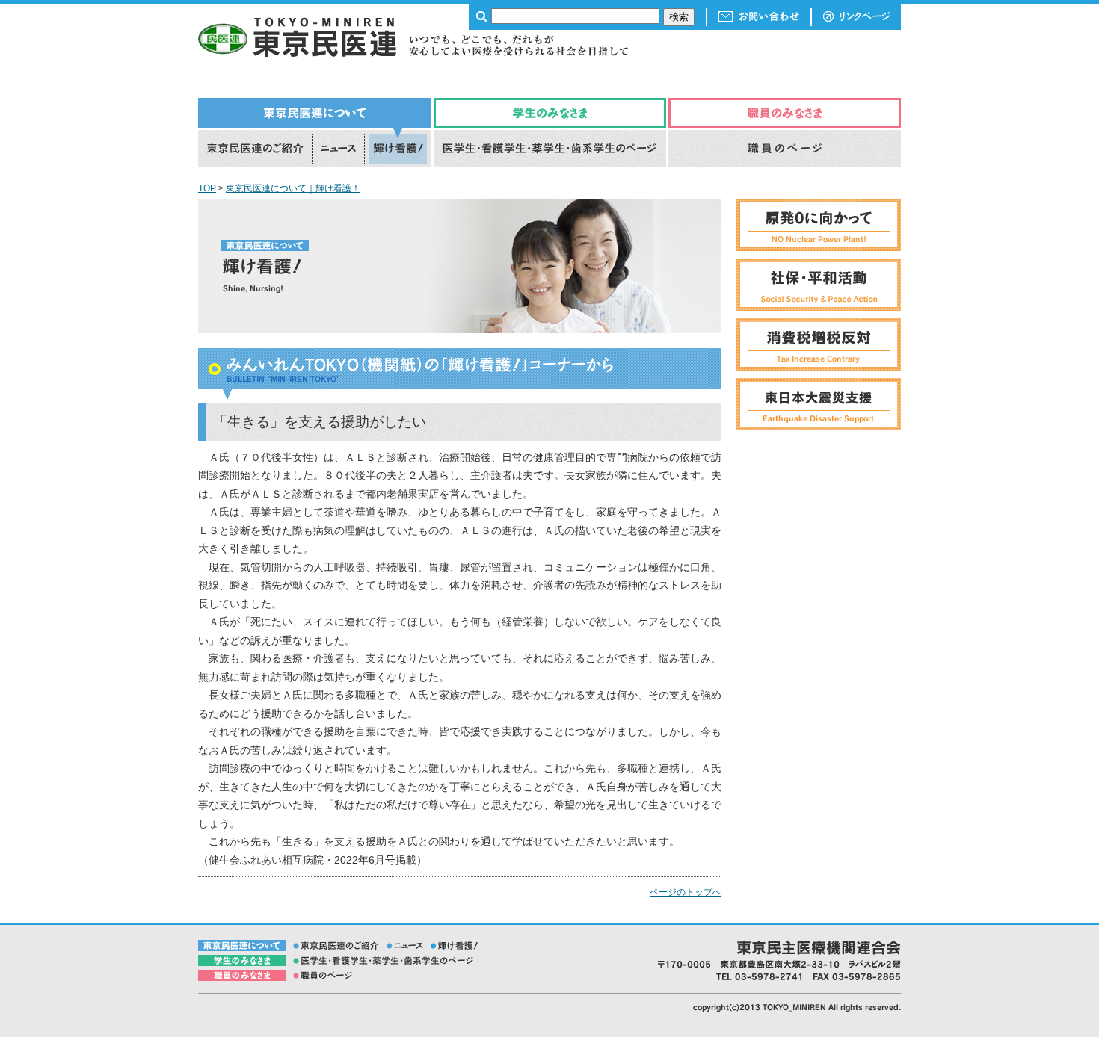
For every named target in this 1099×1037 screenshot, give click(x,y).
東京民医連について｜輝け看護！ (293, 188)
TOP (207, 188)
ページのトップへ (685, 892)
